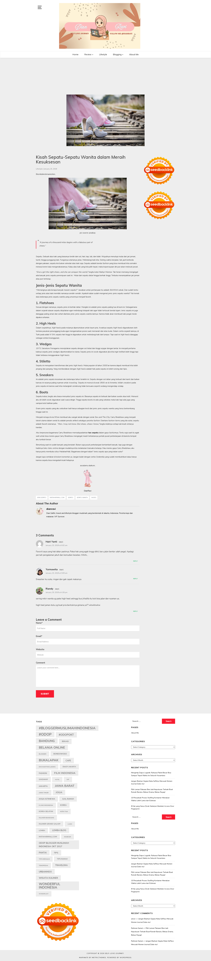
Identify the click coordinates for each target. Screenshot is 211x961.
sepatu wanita (82, 498)
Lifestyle (103, 54)
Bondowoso (60, 754)
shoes (93, 498)
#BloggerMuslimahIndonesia (67, 728)
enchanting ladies (47, 767)
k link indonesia (46, 805)
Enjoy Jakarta (69, 767)
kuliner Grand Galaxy (49, 824)
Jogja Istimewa (47, 799)
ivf (68, 779)
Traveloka (61, 865)
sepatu (70, 498)
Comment (40, 662)
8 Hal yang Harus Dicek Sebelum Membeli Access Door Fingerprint (152, 807)
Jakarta (43, 786)
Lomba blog (59, 830)
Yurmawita (52, 569)
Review (88, 54)
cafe (68, 760)
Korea (63, 805)
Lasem (70, 824)
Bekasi (65, 741)
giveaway (43, 779)
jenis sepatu (41, 498)
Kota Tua (64, 811)
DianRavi (87, 490)
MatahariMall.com (57, 498)
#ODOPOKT (66, 735)
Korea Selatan (46, 811)
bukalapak (48, 760)
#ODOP (45, 734)
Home (75, 54)
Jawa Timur (43, 793)
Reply (135, 561)
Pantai (43, 852)
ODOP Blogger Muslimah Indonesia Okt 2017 (54, 844)
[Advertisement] (105, 76)
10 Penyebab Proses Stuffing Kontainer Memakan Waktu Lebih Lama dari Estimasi (150, 799)
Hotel (57, 779)
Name (39, 623)
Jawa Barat (64, 786)
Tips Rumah (62, 859)
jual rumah (68, 799)
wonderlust (43, 894)
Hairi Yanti (51, 541)
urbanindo (45, 871)
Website (40, 649)
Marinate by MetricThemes (92, 958)
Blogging (117, 54)
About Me (134, 54)
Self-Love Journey (114, 953)
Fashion (43, 773)
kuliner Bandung (46, 818)
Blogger (42, 754)
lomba (42, 830)
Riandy (49, 588)
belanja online (52, 748)
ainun (133, 919)
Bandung (47, 741)
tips (56, 852)
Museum (67, 837)
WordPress (125, 958)
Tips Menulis (44, 859)
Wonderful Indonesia (49, 886)
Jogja (59, 792)
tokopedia (43, 865)
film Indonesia (64, 773)
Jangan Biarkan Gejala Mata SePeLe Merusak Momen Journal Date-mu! (151, 782)
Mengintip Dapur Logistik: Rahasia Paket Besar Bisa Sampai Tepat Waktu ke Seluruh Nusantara (151, 774)
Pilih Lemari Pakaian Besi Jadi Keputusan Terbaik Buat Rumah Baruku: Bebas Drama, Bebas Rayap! (152, 790)
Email (39, 636)
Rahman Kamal (137, 928)
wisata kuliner (48, 877)
